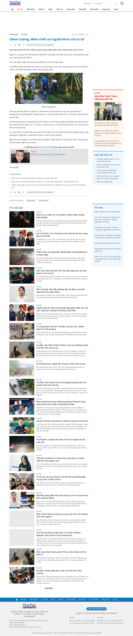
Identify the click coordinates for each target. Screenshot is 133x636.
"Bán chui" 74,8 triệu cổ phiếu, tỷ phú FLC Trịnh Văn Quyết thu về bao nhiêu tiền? (45, 182)
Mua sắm (71, 9)
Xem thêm (49, 588)
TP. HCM (100, 617)
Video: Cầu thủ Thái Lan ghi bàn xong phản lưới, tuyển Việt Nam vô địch (108, 259)
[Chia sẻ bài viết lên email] (19, 44)
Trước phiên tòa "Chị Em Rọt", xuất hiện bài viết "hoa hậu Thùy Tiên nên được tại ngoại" (108, 143)
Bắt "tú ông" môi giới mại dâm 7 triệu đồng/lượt (48, 154)
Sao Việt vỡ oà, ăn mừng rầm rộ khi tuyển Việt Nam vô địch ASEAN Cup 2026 (107, 219)
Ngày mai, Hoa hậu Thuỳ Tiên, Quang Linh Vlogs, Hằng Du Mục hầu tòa (108, 133)
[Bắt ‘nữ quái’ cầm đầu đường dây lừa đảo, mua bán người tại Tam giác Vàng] (21, 294)
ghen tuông (43, 200)
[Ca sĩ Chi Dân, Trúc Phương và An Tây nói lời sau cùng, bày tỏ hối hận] (21, 238)
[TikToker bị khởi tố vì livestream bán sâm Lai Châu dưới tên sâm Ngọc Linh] (21, 463)
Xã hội (20, 9)
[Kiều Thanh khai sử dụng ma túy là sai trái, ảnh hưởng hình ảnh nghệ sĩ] (21, 519)
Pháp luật (34, 151)
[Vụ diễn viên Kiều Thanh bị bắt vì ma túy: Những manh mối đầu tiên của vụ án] (21, 350)
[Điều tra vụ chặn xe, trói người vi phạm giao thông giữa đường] (21, 219)
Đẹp (50, 9)
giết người (31, 200)
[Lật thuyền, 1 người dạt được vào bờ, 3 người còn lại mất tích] (21, 444)
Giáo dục (106, 9)
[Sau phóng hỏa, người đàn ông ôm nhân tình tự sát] (21, 368)
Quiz (116, 9)
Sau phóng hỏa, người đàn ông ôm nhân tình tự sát (60, 364)
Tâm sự (59, 9)
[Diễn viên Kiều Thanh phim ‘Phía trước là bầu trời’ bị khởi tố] (21, 556)
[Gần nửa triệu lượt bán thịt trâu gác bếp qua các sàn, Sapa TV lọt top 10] (21, 275)
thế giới (109, 170)
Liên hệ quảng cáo (96, 609)
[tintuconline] (12, 9)
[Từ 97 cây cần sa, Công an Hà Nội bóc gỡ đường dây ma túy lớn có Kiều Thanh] (21, 481)
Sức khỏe (94, 9)
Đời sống (30, 9)
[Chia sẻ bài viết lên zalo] (15, 44)
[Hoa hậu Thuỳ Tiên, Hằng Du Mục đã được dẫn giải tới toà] (108, 111)
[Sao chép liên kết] (23, 44)
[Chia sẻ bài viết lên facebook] (10, 44)
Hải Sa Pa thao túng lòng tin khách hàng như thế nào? (62, 421)
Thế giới (82, 9)
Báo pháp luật (106, 182)
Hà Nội (71, 617)
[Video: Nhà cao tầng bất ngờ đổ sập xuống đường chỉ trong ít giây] (21, 256)
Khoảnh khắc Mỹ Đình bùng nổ (108, 243)
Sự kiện (97, 93)
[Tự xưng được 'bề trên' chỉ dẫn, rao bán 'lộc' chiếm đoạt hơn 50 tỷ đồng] (21, 331)
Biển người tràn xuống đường (107, 212)
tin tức (116, 159)
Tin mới (99, 207)
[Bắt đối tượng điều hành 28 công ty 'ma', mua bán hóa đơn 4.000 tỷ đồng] (21, 500)
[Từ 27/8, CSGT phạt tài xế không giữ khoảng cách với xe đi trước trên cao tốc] (21, 387)
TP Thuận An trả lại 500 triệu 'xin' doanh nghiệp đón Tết (34, 178)
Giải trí (41, 9)
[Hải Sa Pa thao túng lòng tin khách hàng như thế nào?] (21, 425)
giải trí (99, 178)
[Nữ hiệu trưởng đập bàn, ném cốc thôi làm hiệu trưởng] (21, 575)
